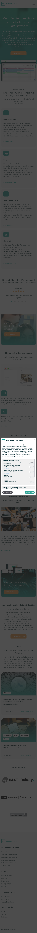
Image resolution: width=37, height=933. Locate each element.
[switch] (31, 462)
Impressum (8, 442)
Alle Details (6, 468)
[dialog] (18, 466)
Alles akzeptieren (30, 492)
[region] (18, 474)
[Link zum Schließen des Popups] (34, 439)
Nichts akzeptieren (7, 492)
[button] (29, 462)
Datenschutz (14, 442)
